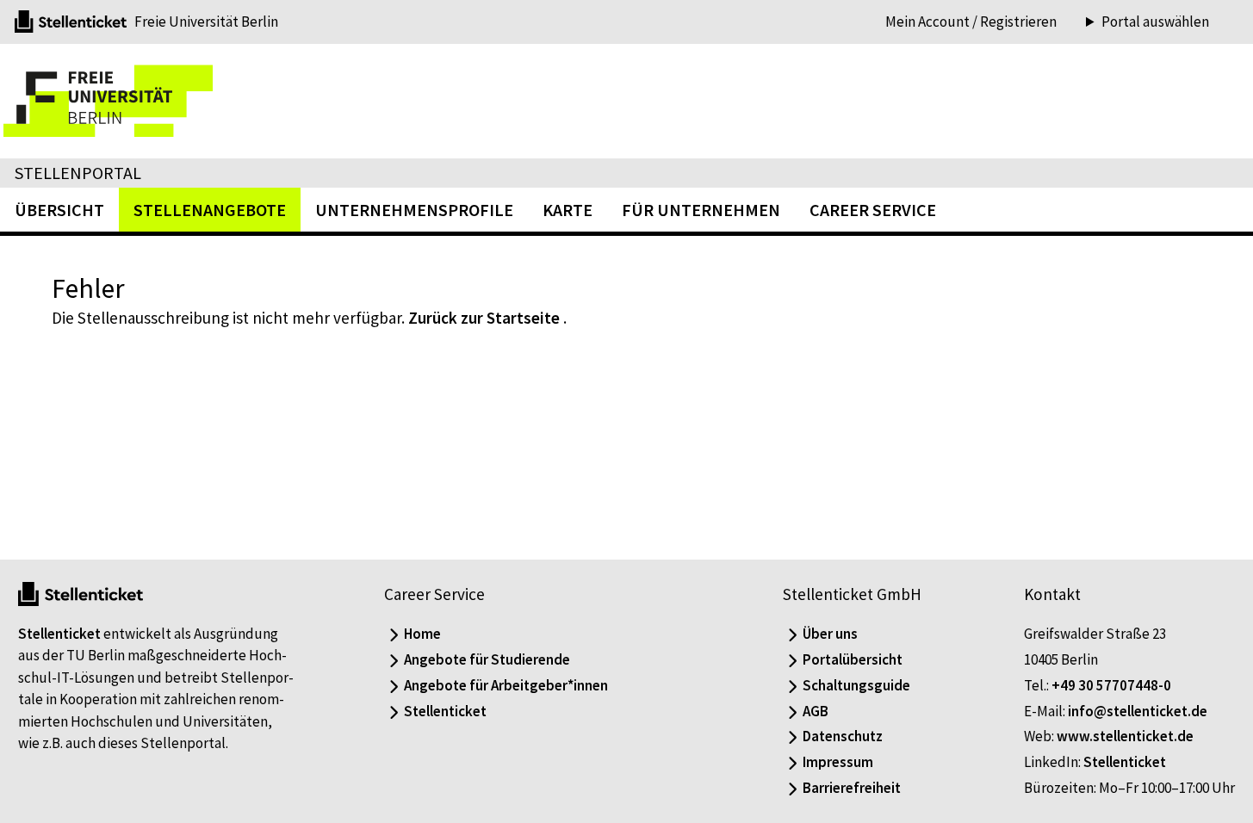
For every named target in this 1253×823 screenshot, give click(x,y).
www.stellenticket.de (1125, 736)
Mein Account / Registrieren (971, 21)
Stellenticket (59, 633)
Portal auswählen (1155, 22)
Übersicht (59, 209)
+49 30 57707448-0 (1111, 685)
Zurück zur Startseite (484, 317)
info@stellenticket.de (1137, 711)
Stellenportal (78, 172)
